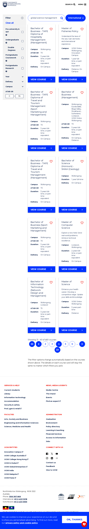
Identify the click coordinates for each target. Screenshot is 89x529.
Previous (39, 344)
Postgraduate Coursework (12, 56)
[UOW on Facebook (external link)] (47, 453)
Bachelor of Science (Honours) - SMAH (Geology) (70, 164)
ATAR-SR (9, 91)
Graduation (51, 419)
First (32, 344)
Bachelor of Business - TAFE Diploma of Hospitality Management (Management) (39, 35)
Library (7, 394)
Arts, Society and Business (16, 419)
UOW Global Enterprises (15, 467)
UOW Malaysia (10, 474)
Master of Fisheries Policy (70, 30)
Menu (80, 4)
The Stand (50, 394)
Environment (51, 423)
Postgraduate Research (12, 67)
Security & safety (12, 405)
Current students (12, 390)
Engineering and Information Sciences (21, 423)
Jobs (48, 441)
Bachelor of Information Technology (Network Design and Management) (38, 288)
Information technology (14, 398)
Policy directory (53, 427)
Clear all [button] (10, 23)
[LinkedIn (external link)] (52, 458)
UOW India (9, 471)
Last (57, 350)
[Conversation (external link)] (57, 458)
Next (82, 344)
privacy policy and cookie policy (22, 523)
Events (49, 398)
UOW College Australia (14, 456)
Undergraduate (12, 40)
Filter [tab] (8, 18)
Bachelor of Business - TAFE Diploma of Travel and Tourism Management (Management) (39, 169)
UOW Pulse (9, 478)
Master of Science (67, 283)
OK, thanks (74, 519)
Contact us (51, 463)
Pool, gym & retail (12, 409)
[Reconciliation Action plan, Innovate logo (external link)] (61, 496)
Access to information (56, 438)
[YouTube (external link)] (57, 453)
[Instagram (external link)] (47, 458)
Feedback (50, 466)
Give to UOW (51, 470)
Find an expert (52, 401)
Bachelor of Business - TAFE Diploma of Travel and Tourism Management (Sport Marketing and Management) (39, 103)
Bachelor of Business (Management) (70, 95)
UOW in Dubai (10, 463)
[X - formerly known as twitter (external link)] (52, 453)
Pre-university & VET (12, 30)
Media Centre (52, 390)
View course (38, 79)
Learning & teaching (55, 430)
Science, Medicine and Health (17, 427)
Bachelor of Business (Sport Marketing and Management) (39, 226)
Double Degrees (11, 48)
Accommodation (11, 401)
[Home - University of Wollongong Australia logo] (12, 4)
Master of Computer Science (67, 225)
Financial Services (54, 434)
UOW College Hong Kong (15, 459)
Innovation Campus (12, 452)
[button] (51, 29)
